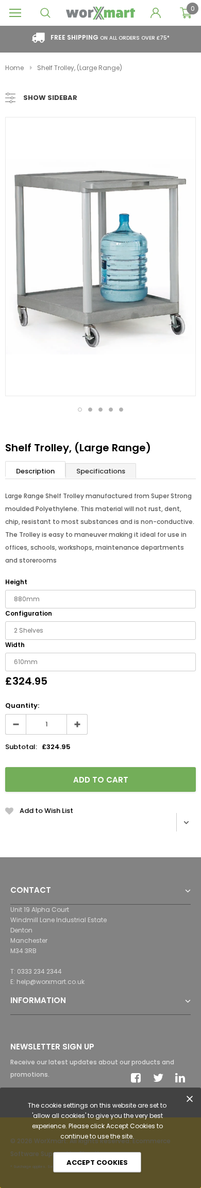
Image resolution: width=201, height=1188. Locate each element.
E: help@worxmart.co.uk (47, 981)
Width (15, 644)
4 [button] (111, 410)
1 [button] (80, 410)
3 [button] (100, 410)
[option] (100, 256)
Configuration (28, 613)
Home (14, 67)
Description (35, 471)
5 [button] (121, 410)
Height (16, 582)
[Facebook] (138, 1078)
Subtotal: (21, 747)
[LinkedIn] (183, 1078)
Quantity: (22, 705)
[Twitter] (161, 1078)
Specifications (100, 471)
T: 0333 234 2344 (36, 971)
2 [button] (90, 410)
